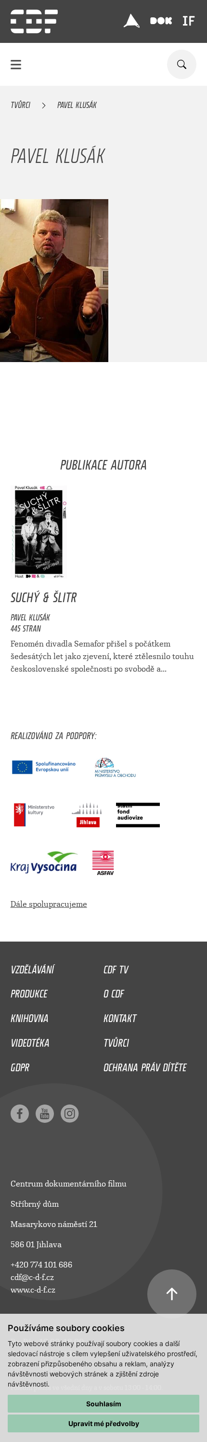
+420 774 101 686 (41, 1264)
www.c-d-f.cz (33, 1289)
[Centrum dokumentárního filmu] (34, 21)
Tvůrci (20, 103)
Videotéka (30, 1040)
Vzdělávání (32, 967)
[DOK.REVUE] (161, 21)
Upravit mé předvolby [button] (103, 1423)
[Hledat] (181, 64)
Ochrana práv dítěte (145, 1065)
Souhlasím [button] (103, 1404)
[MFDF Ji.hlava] (131, 21)
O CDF (114, 991)
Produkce (29, 991)
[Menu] (16, 64)
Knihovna (30, 1016)
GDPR (20, 1065)
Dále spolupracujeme (49, 904)
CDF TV (116, 967)
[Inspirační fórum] (188, 20)
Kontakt (120, 1016)
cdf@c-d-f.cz (32, 1277)
